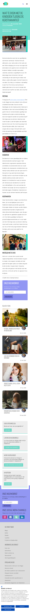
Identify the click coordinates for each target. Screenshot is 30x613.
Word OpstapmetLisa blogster (13, 465)
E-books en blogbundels (11, 540)
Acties (6, 533)
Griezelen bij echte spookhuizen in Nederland (14, 579)
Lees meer (7, 430)
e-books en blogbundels (11, 448)
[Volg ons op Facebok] (10, 517)
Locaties (7, 537)
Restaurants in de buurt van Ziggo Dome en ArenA (14, 567)
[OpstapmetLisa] (5, 4)
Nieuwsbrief (8, 555)
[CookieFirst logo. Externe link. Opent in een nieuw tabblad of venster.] (1, 587)
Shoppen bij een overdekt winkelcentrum (11, 574)
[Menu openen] (27, 4)
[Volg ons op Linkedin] (22, 517)
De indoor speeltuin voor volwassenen (15, 570)
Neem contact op (9, 553)
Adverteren (8, 550)
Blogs (6, 530)
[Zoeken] (23, 4)
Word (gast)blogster (10, 558)
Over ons (7, 548)
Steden (6, 535)
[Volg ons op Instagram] (4, 517)
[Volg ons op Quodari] (16, 517)
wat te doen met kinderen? (17, 99)
